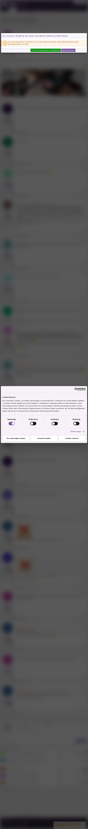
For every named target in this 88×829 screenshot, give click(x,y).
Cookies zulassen (72, 438)
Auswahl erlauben (44, 438)
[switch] (33, 423)
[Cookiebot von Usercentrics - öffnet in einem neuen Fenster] (76, 389)
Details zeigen (76, 431)
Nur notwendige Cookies (16, 438)
